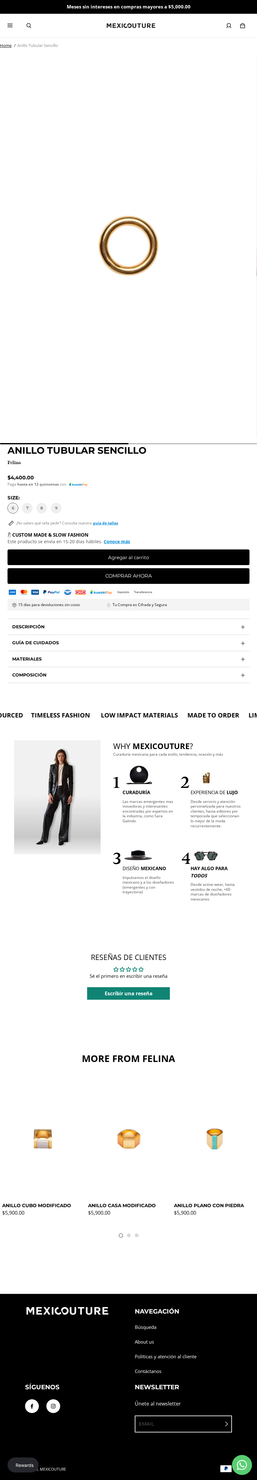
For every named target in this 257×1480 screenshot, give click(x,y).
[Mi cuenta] (229, 26)
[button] (78, 484)
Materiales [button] (27, 659)
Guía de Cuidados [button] (35, 643)
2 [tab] (130, 1236)
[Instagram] (53, 1406)
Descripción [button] (28, 627)
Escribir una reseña (129, 993)
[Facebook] (32, 1406)
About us (144, 1342)
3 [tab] (138, 1236)
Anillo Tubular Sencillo (37, 45)
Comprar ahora (128, 576)
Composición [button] (29, 675)
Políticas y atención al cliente (166, 1356)
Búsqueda (145, 1327)
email (146, 1424)
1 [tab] (122, 1237)
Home (6, 45)
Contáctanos (148, 1371)
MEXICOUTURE (53, 1469)
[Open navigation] (14, 26)
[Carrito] (242, 26)
